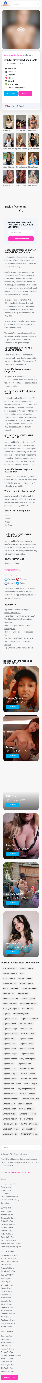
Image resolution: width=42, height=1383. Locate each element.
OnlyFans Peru (8, 1089)
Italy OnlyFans (23, 993)
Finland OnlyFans (26, 983)
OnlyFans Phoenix (10, 1094)
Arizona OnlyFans (9, 968)
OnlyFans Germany (26, 1049)
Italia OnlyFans (8, 993)
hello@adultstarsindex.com (20, 1172)
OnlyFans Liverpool (10, 1074)
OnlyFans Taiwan (9, 1109)
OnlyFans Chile (26, 1029)
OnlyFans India (8, 1064)
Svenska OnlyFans (10, 1134)
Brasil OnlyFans (9, 978)
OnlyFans (6, 1013)
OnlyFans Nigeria (31, 1084)
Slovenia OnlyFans (29, 1129)
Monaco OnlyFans (10, 1003)
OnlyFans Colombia (10, 1034)
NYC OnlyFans (27, 1008)
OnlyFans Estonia (9, 1044)
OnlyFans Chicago (10, 1029)
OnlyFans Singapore (10, 1099)
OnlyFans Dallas (9, 1039)
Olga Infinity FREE (14, 894)
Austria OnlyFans (26, 968)
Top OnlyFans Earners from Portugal (18, 648)
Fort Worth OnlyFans (11, 988)
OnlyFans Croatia (27, 1034)
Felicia (9, 747)
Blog (22, 973)
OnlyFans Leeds (9, 1069)
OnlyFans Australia (10, 1019)
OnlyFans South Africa (30, 1099)
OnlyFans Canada (25, 1024)
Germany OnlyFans (29, 988)
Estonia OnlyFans (9, 983)
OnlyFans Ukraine (9, 1114)
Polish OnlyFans (26, 1119)
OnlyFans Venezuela (28, 1114)
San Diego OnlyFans (11, 1129)
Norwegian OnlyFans (11, 1008)
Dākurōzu (10, 845)
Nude (6, 563)
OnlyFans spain (9, 1104)
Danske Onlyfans (25, 978)
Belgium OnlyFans (10, 973)
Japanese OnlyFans (10, 998)
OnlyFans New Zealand (12, 1084)
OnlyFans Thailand (26, 1109)
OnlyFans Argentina (21, 1013)
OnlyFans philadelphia (26, 1089)
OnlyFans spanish (25, 1104)
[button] (10, 579)
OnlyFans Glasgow (10, 1054)
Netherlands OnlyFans (28, 1003)
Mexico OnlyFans (28, 998)
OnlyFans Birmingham (29, 1019)
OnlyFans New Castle (28, 1079)
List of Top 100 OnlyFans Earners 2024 (19, 616)
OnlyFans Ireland (24, 1064)
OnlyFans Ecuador (26, 1039)
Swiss (16, 563)
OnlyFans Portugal (27, 1094)
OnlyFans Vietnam (10, 1119)
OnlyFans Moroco (10, 1079)
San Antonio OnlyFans (29, 1124)
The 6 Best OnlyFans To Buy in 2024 (18, 638)
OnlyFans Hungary (27, 1059)
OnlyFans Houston (10, 1059)
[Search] (38, 4)
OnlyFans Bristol (9, 1024)
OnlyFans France (9, 1049)
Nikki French (12, 796)
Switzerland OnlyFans (12, 55)
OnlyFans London (28, 1074)
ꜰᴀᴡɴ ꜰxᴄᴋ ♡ (12, 943)
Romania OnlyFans (10, 1124)
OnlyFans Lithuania (26, 1069)
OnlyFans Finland (26, 1044)
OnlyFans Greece (27, 1054)
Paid (11, 563)
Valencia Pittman (14, 698)
